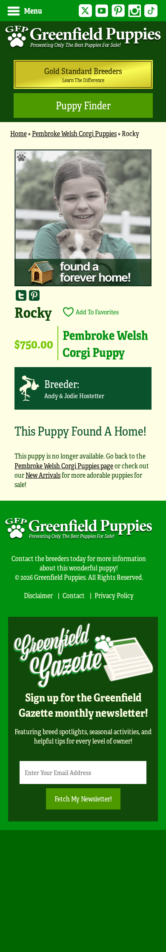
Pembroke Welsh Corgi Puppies (74, 133)
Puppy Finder (83, 105)
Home (18, 133)
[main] (83, 323)
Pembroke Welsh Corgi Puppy (105, 343)
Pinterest (118, 10)
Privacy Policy (114, 595)
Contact (74, 595)
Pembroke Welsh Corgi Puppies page (63, 465)
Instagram (134, 10)
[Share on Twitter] (21, 295)
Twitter (85, 10)
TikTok (150, 10)
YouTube (102, 10)
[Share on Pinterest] (34, 295)
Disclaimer (38, 595)
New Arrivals (43, 475)
